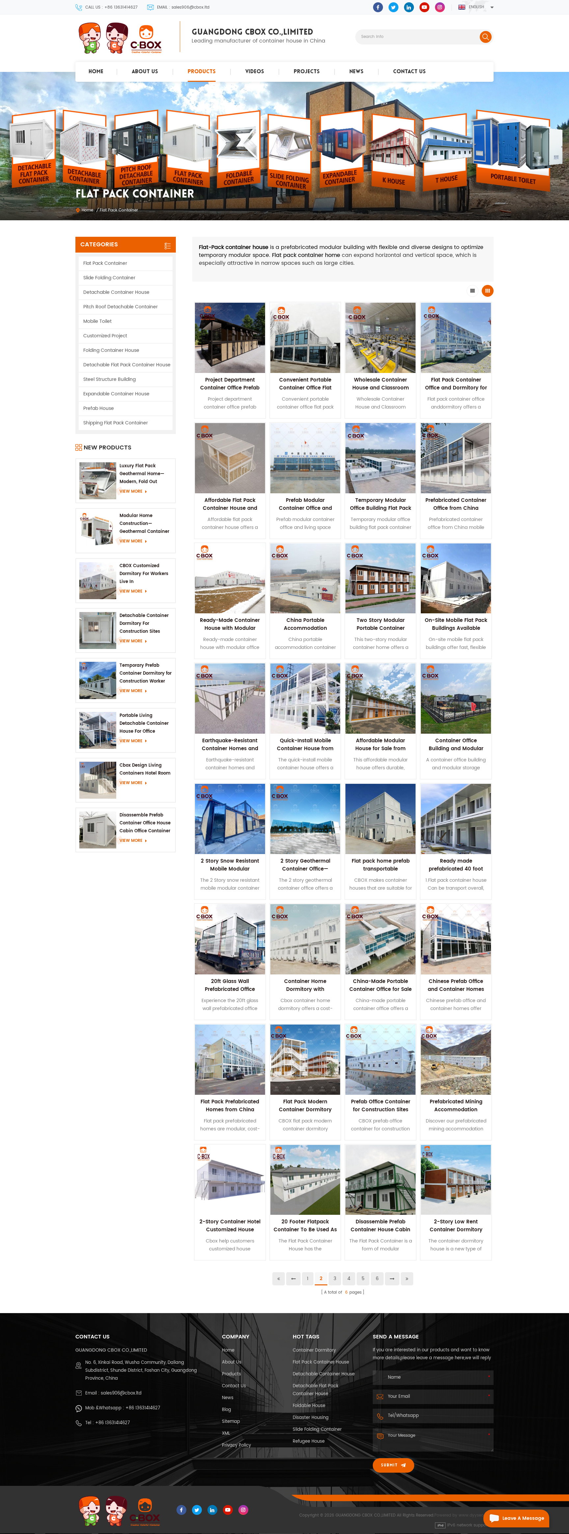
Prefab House (98, 408)
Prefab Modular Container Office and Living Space (305, 508)
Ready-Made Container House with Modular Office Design (230, 628)
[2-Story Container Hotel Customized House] (230, 1180)
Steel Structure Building (109, 379)
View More (131, 491)
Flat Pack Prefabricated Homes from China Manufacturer (230, 1110)
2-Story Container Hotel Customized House (230, 1226)
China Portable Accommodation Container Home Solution (305, 632)
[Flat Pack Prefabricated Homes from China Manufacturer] (230, 1060)
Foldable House (309, 1405)
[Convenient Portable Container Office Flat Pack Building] (305, 338)
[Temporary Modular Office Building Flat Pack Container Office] (380, 458)
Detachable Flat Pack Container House (127, 365)
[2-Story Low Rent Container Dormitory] (456, 1180)
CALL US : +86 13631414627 (111, 7)
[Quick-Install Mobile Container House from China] (305, 698)
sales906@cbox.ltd (121, 1393)
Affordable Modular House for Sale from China (380, 749)
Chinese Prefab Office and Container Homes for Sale (456, 989)
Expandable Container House (116, 394)
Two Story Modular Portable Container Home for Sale (381, 628)
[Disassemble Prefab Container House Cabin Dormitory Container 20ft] (380, 1180)
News (356, 72)
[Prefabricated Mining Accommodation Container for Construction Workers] (456, 1060)
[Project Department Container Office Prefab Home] (230, 338)
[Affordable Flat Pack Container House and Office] (230, 458)
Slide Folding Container (109, 278)
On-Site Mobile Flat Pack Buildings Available (456, 624)
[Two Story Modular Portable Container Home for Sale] (380, 578)
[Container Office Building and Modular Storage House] (456, 698)
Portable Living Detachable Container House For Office (144, 723)
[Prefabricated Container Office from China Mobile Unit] (456, 458)
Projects (307, 72)
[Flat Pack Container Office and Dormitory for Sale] (456, 338)
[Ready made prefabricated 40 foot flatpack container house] (456, 819)
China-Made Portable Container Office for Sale (380, 985)
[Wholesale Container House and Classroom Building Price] (380, 338)
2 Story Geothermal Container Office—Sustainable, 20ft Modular (305, 873)
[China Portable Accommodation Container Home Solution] (305, 578)
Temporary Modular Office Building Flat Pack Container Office (380, 508)
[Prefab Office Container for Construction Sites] (380, 1060)
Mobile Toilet (97, 321)
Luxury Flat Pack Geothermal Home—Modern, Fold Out (142, 474)
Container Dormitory (314, 1350)
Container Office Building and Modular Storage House (456, 749)
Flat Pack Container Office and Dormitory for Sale (456, 388)
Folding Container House (111, 350)
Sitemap (231, 1421)
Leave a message (523, 1518)
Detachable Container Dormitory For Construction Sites (144, 623)
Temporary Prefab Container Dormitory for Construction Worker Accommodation (146, 674)
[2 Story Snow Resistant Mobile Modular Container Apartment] (230, 819)
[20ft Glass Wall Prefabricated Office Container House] (230, 939)
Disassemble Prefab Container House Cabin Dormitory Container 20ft (380, 1234)
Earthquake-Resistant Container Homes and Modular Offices (230, 749)
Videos (254, 72)
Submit (389, 1465)
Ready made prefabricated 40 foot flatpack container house (456, 873)
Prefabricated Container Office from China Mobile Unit (455, 508)
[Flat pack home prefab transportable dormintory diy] (380, 819)
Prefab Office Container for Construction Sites (380, 1106)
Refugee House (309, 1441)
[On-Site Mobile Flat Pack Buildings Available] (456, 578)
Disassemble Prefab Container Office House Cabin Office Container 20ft (145, 823)
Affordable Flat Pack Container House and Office (230, 508)
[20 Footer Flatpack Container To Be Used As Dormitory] (305, 1180)
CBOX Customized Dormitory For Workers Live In (144, 574)
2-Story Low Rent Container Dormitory (456, 1226)
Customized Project (105, 336)
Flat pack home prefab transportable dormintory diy (381, 869)
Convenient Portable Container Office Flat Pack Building (305, 388)
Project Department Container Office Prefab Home (229, 388)
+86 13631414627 (142, 1408)
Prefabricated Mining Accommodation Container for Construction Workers (456, 1114)
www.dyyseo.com (476, 1515)
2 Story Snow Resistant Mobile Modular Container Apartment (230, 869)
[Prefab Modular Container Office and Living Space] (305, 458)
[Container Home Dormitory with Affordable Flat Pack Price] (305, 939)
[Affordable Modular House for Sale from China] (380, 698)
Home (96, 72)
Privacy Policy (236, 1445)
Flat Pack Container (105, 263)
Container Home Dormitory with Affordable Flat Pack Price (305, 993)
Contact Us (409, 72)
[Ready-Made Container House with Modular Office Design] (230, 578)
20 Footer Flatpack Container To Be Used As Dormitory (305, 1230)
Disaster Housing (311, 1417)
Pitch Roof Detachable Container (120, 307)
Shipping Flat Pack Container (115, 423)
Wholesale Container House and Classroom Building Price (380, 388)
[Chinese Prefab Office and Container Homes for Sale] (456, 939)
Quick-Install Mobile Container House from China (305, 749)
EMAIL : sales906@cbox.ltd (183, 7)
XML (226, 1433)
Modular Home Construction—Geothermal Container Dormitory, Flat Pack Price (144, 524)
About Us (145, 72)
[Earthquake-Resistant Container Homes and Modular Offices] (230, 698)
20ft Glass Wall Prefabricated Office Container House (230, 989)
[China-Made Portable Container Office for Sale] (380, 939)
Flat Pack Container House (321, 1362)
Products (202, 72)
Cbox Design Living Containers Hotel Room (145, 769)
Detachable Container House (116, 292)
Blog (226, 1409)
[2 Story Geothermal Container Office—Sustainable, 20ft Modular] (305, 819)
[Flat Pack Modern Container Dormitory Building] (305, 1060)
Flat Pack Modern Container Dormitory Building (305, 1110)
